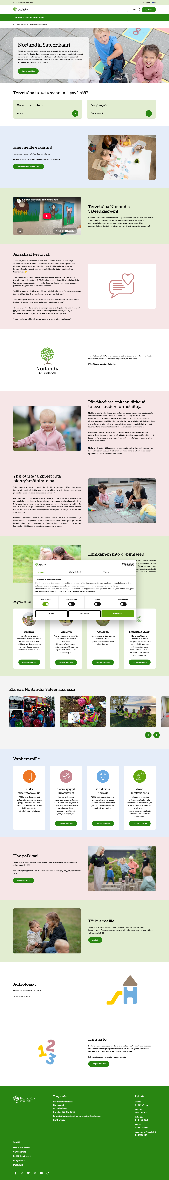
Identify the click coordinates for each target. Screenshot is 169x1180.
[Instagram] (22, 1173)
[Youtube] (41, 1173)
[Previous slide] (148, 735)
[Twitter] (28, 1173)
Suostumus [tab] (39, 572)
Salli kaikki (117, 614)
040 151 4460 (141, 1105)
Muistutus (18, 1165)
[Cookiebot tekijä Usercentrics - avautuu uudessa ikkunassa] (124, 564)
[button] (154, 3)
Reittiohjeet (59, 1120)
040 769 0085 (141, 1112)
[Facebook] (15, 1173)
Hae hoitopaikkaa (21, 1147)
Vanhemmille (19, 1152)
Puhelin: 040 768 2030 (64, 1112)
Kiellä (51, 614)
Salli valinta (84, 614)
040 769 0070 (141, 1120)
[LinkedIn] (35, 1173)
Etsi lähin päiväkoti (22, 1156)
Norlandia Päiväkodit (21, 25)
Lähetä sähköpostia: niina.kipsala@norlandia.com (77, 1116)
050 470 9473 (141, 1127)
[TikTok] (47, 1173)
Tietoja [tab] (106, 572)
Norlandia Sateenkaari (38, 25)
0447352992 (141, 1135)
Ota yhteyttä (19, 1160)
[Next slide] (156, 735)
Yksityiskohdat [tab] (75, 572)
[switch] (71, 604)
